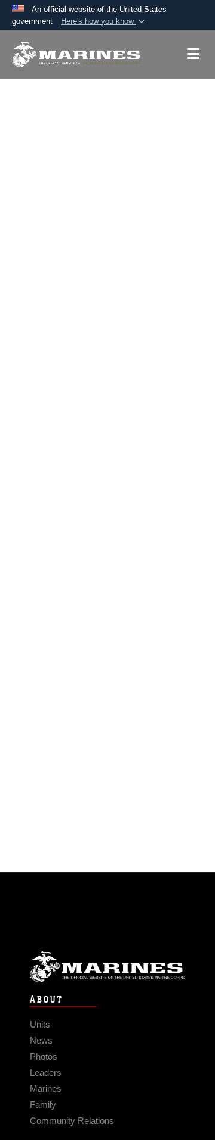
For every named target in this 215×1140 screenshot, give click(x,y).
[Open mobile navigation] (193, 53)
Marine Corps (107, 966)
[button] (104, 21)
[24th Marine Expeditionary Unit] (76, 54)
